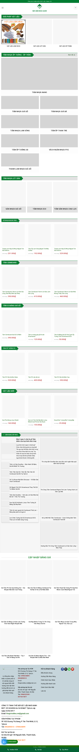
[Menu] (2, 7)
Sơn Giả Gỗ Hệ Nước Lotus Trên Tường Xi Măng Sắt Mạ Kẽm (23, 503)
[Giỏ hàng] (75, 7)
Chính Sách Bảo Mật (47, 687)
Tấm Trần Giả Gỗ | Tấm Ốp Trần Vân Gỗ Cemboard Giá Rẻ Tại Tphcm (22, 473)
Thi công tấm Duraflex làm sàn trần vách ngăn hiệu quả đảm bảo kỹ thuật (59, 462)
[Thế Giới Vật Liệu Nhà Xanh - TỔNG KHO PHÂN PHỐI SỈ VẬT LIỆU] (39, 8)
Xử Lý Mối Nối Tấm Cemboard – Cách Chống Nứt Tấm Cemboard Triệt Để (59, 519)
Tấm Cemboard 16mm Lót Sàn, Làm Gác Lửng (39, 292)
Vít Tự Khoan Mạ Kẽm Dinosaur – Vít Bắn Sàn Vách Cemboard (24, 480)
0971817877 (20, 740)
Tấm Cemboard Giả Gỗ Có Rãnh (11, 334)
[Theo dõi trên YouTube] (72, 669)
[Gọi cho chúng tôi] (69, 669)
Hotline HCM (14, 749)
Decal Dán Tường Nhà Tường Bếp (64, 420)
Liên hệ (43, 691)
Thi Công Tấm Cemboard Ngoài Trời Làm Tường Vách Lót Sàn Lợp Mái (59, 490)
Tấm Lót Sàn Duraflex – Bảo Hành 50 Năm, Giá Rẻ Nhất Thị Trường (23, 465)
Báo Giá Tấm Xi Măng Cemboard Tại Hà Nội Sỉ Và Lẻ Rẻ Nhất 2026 (39, 588)
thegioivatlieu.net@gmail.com (27, 683)
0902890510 (9, 727)
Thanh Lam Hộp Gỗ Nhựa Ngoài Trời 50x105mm (65, 249)
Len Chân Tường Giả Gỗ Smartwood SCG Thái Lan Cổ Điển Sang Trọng (23, 519)
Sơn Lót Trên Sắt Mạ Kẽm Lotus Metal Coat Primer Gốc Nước (37, 421)
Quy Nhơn (65, 749)
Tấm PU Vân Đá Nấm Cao (62, 377)
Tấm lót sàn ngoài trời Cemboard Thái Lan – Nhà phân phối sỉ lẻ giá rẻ (24, 511)
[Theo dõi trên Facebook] (62, 669)
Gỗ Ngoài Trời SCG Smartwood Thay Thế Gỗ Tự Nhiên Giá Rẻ (24, 488)
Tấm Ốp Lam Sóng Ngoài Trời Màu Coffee (38, 249)
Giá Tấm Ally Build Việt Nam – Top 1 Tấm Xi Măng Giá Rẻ (13, 656)
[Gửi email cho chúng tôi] (65, 669)
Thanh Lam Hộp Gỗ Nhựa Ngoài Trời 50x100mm (13, 249)
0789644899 (20, 727)
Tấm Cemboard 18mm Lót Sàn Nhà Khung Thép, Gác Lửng (65, 292)
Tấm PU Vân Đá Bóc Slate (10, 377)
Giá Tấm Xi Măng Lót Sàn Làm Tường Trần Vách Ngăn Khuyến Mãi (13, 622)
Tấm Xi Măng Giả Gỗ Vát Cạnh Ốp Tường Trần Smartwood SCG (64, 335)
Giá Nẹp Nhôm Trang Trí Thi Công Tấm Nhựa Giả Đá (39, 622)
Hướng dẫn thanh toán (48, 684)
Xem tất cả (71, 55)
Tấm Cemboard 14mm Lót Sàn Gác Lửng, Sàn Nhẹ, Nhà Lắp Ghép (13, 292)
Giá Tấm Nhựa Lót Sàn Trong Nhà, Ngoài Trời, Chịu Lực (66, 622)
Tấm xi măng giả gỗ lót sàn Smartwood (36, 335)
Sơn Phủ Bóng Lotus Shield (10, 420)
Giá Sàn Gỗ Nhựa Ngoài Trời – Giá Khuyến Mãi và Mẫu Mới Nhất (39, 656)
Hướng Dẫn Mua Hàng (48, 676)
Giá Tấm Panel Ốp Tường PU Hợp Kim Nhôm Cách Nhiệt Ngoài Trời (66, 588)
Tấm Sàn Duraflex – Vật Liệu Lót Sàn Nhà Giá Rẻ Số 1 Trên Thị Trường (24, 496)
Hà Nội (39, 749)
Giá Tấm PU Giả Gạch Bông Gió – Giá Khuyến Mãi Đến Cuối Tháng (13, 588)
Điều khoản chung (46, 673)
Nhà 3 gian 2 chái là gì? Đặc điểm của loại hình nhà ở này (26, 440)
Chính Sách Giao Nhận (48, 680)
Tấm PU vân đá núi (34, 377)
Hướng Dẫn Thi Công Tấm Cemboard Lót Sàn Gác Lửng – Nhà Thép (59, 547)
